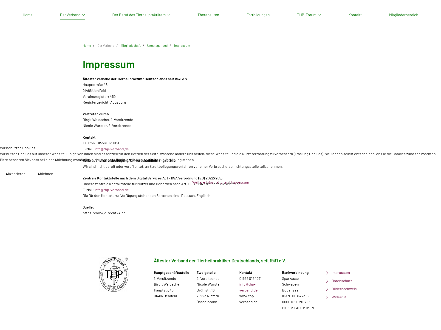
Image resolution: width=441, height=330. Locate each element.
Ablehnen (45, 173)
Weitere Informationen (210, 182)
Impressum (240, 182)
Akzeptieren (15, 173)
